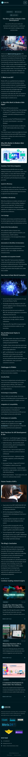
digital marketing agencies (14, 53)
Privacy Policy (9, 755)
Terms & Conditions (17, 755)
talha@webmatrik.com (7, 743)
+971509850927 (6, 741)
